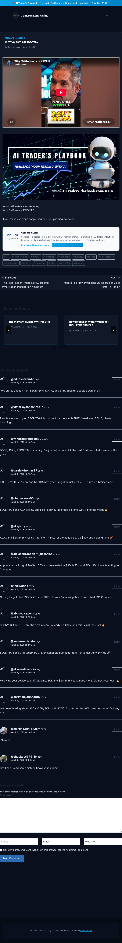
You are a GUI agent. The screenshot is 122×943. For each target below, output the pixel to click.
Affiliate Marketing (15, 38)
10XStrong (64, 257)
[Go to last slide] (8, 329)
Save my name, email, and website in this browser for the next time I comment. (46, 849)
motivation (39, 263)
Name (6, 841)
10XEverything (19, 257)
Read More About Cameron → (35, 245)
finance (91, 257)
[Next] (113, 329)
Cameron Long (14, 47)
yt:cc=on (79, 263)
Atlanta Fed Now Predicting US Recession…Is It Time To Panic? (92, 282)
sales (52, 263)
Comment (7, 795)
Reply (117, 379)
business (78, 257)
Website (90, 841)
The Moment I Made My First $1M (29, 321)
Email (47, 841)
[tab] (55, 347)
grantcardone (11, 263)
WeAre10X (64, 263)
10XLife (35, 257)
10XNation (48, 257)
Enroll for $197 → (101, 3)
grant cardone (106, 257)
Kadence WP (86, 930)
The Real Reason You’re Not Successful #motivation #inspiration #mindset (25, 282)
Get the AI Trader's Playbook (67, 245)
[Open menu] (107, 15)
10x (6, 257)
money (26, 263)
